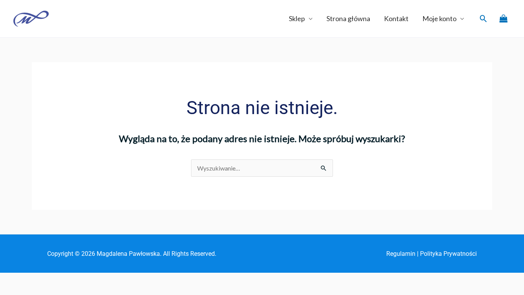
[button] (483, 18)
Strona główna (348, 18)
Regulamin (400, 253)
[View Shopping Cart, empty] (503, 18)
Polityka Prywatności (448, 253)
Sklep (297, 18)
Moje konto (439, 18)
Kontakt (396, 18)
